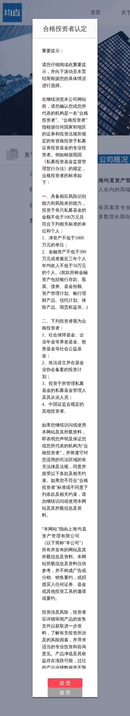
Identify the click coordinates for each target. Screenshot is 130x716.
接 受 (65, 682)
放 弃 (65, 692)
